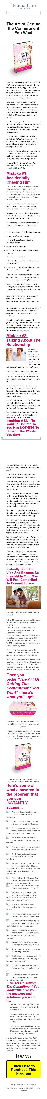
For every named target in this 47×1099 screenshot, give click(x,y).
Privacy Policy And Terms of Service (23, 1084)
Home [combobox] (10, 13)
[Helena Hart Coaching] (23, 5)
